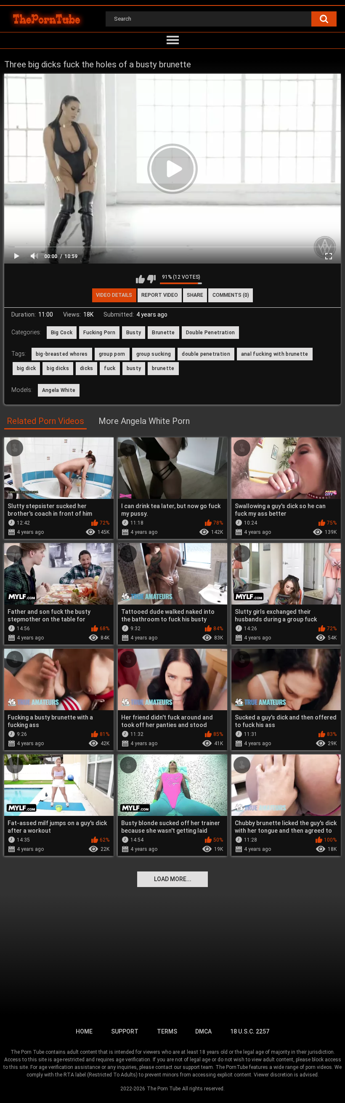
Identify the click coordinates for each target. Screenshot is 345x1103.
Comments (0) (230, 295)
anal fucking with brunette (274, 354)
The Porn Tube (163, 1089)
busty (134, 368)
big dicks (58, 368)
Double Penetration (210, 333)
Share (195, 295)
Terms (167, 1031)
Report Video (159, 295)
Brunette (163, 333)
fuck (109, 368)
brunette (163, 368)
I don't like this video (151, 279)
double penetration (206, 354)
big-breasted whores (62, 354)
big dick (26, 368)
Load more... (172, 879)
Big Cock (61, 333)
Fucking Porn (99, 333)
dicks (86, 368)
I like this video (140, 279)
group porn (112, 354)
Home (84, 1031)
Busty (133, 333)
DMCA (203, 1031)
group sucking (153, 354)
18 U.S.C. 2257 (249, 1031)
